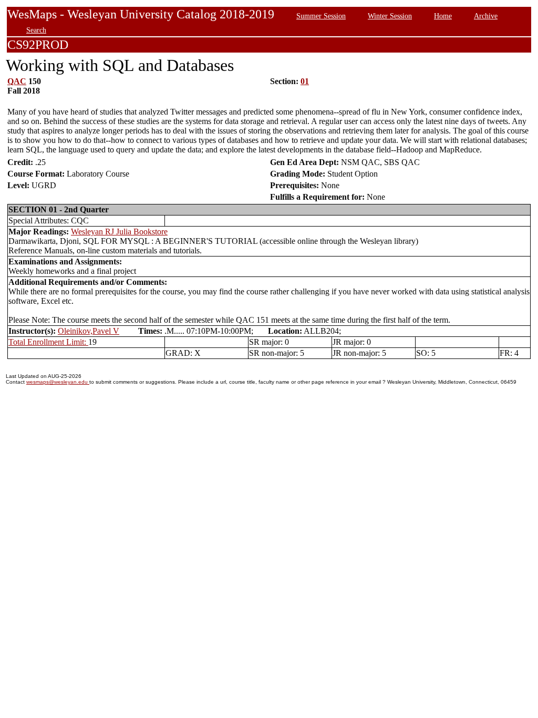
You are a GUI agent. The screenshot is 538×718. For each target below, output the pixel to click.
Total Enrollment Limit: (48, 341)
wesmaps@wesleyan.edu (57, 382)
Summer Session (321, 16)
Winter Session (390, 16)
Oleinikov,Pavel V (88, 330)
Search (36, 30)
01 (305, 81)
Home (443, 16)
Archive (486, 16)
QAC (16, 81)
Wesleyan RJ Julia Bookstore (119, 231)
